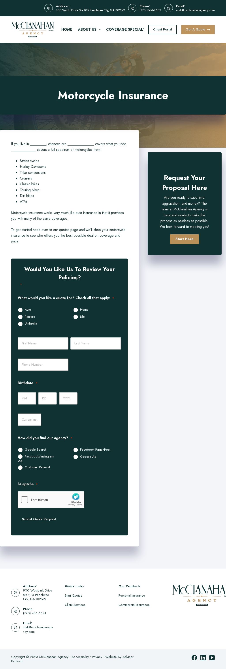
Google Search (36, 450)
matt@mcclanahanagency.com (195, 10)
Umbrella (31, 323)
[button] (184, 239)
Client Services (75, 604)
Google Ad (88, 457)
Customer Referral (37, 467)
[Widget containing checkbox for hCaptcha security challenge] (51, 499)
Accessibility (80, 656)
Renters (30, 317)
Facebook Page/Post (95, 450)
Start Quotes (73, 595)
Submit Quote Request (39, 519)
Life (82, 317)
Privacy (97, 656)
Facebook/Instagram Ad (36, 458)
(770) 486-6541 (34, 613)
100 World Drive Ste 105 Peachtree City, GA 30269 (90, 10)
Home (66, 29)
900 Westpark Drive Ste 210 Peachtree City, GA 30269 (37, 594)
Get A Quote (195, 29)
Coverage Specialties (128, 29)
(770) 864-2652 (150, 10)
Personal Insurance (132, 595)
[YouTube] (212, 657)
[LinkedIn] (203, 657)
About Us (87, 29)
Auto (28, 310)
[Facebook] (194, 657)
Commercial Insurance (134, 604)
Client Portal (162, 29)
